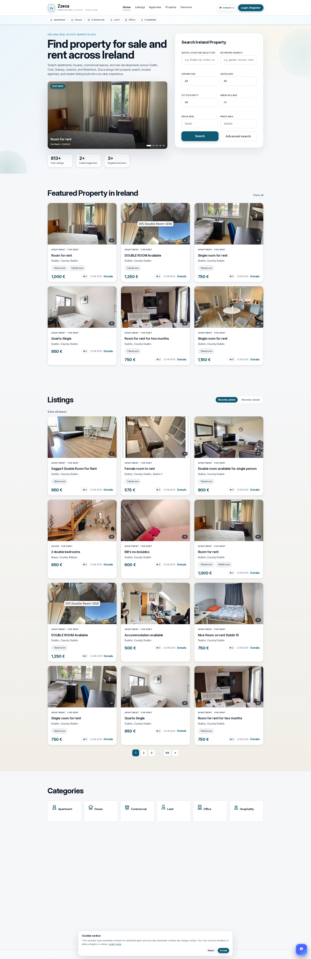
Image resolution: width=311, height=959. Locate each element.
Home (126, 7)
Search (200, 136)
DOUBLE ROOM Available (143, 255)
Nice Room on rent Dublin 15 (218, 635)
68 (167, 752)
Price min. (187, 116)
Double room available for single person (227, 468)
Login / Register (250, 7)
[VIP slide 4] (160, 145)
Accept (223, 950)
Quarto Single (61, 338)
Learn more (115, 944)
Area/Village (228, 95)
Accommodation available (144, 635)
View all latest (57, 411)
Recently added (226, 399)
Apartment (59, 19)
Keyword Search (231, 52)
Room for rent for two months (147, 338)
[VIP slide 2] (152, 145)
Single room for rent (213, 255)
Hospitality (150, 19)
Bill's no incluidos (137, 552)
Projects (170, 7)
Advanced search (238, 136)
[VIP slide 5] (164, 145)
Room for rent (61, 255)
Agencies (155, 7)
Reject (211, 950)
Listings (140, 7)
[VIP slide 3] (157, 145)
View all (258, 195)
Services (186, 7)
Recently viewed (251, 399)
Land (116, 19)
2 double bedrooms (65, 552)
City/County (190, 95)
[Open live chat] (301, 949)
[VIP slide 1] (148, 145)
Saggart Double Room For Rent (74, 468)
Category (226, 74)
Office (132, 19)
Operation (188, 74)
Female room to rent (140, 468)
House (78, 19)
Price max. (227, 116)
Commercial (97, 19)
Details (108, 276)
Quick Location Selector (198, 52)
